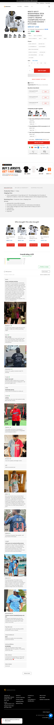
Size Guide (35, 60)
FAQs (38, 3)
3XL (45, 63)
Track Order (47, 3)
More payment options (39, 79)
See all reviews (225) (27, 256)
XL (37, 63)
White (30, 35)
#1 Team (41, 54)
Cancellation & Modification (31, 700)
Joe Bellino (42, 52)
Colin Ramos (42, 46)
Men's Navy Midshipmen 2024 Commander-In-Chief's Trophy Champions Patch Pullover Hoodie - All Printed (22, 237)
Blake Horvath (32, 43)
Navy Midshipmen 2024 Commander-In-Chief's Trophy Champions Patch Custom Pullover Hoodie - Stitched (11, 237)
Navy (40, 38)
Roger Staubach (33, 52)
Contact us (42, 3)
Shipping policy (20, 701)
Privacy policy (19, 699)
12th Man (31, 57)
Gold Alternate (33, 38)
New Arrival (43, 695)
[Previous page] (5, 21)
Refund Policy (19, 703)
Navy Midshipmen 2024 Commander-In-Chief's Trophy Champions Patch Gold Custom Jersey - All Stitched (45, 237)
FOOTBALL (19, 6)
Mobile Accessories (45, 699)
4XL (29, 65)
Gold (45, 38)
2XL (41, 63)
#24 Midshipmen (33, 54)
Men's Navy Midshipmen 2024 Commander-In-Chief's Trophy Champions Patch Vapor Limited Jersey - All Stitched (33, 237)
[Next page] (25, 21)
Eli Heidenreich (32, 46)
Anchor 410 (42, 43)
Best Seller (42, 697)
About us (18, 695)
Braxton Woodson (33, 49)
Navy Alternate (38, 35)
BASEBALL (26, 6)
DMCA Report (46, 712)
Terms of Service (20, 697)
